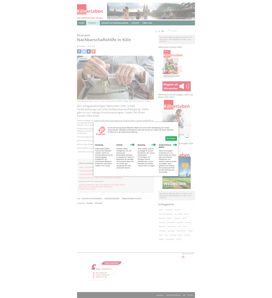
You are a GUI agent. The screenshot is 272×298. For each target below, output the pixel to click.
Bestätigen (171, 138)
